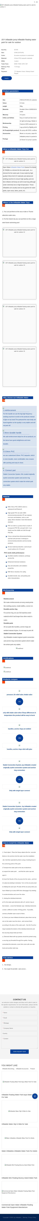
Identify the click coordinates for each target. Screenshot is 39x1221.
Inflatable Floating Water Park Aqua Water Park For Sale (19, 1096)
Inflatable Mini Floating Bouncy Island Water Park (19, 1178)
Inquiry (7, 78)
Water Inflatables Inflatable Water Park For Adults (19, 1151)
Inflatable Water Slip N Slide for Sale (15, 1124)
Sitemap (24, 1217)
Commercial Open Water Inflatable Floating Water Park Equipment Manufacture (17, 1206)
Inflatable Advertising (8, 1068)
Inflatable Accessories (22, 1068)
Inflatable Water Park (17, 167)
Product (32, 1068)
